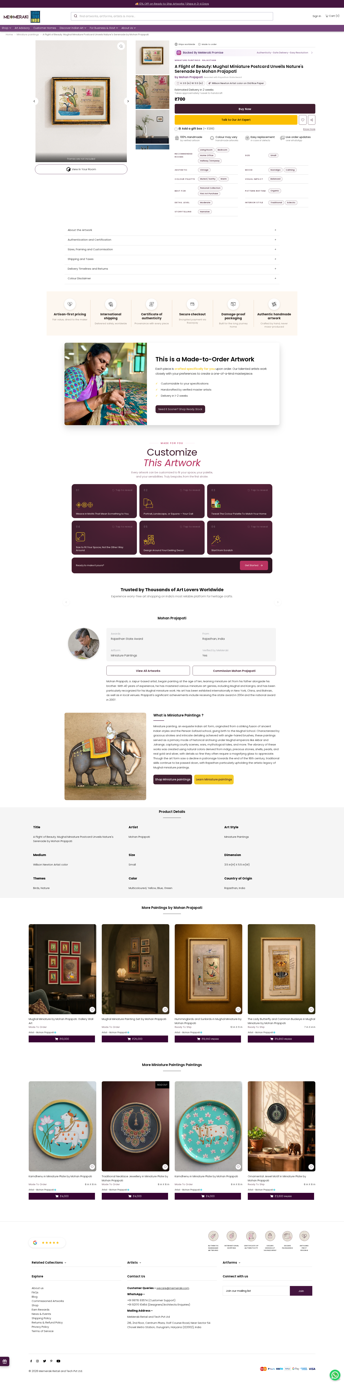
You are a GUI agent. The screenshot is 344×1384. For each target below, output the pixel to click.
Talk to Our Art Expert (236, 120)
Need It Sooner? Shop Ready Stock (180, 409)
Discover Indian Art (71, 28)
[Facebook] (31, 1361)
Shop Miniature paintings (172, 779)
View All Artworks (148, 671)
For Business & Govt (102, 28)
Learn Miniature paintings (214, 779)
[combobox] (172, 16)
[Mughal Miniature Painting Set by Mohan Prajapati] (135, 969)
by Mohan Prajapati (189, 77)
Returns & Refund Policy (47, 1322)
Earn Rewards (40, 1309)
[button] (245, 52)
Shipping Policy (41, 1318)
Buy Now (245, 109)
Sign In (317, 16)
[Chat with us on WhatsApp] (335, 1375)
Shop (5, 28)
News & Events (41, 1314)
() (334, 16)
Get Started (251, 565)
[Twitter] (44, 1361)
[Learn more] (199, 44)
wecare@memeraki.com (172, 1288)
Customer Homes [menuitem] (44, 28)
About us (38, 1288)
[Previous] (34, 101)
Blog (34, 1297)
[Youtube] (58, 1361)
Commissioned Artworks (48, 1301)
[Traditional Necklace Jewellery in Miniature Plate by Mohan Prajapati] (135, 1126)
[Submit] (75, 16)
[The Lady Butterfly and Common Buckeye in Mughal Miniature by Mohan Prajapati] (282, 969)
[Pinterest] (51, 1361)
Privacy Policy (40, 1327)
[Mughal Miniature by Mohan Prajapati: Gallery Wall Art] (62, 969)
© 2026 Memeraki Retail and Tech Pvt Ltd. (56, 1371)
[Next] (128, 101)
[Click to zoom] (121, 46)
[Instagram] (37, 1361)
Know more (309, 129)
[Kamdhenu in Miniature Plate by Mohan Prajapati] (62, 1126)
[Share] (311, 120)
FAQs (35, 1292)
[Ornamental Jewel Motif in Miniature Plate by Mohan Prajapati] (282, 1126)
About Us (127, 28)
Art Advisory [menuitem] (22, 28)
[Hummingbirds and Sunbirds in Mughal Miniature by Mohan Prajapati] (208, 969)
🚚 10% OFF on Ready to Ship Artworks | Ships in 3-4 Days (172, 4)
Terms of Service (43, 1331)
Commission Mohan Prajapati (234, 671)
